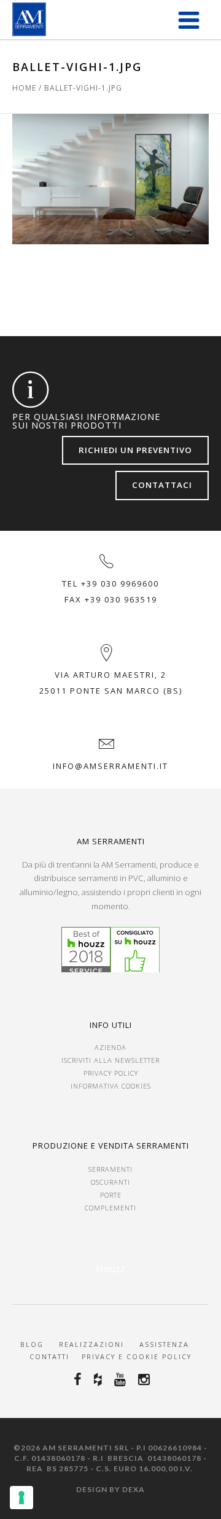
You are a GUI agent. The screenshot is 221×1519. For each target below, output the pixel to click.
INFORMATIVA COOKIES (111, 1085)
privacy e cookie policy (135, 1356)
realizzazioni (91, 1344)
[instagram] (145, 1379)
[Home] (29, 19)
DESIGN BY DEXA (110, 1489)
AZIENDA (110, 1047)
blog (32, 1344)
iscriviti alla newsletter (110, 1060)
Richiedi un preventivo (135, 450)
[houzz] (100, 1379)
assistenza (165, 1344)
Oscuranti (110, 1182)
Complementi (110, 1207)
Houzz (110, 1268)
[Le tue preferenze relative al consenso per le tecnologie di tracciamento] (21, 1497)
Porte (111, 1194)
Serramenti (110, 1169)
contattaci (162, 484)
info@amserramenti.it (110, 765)
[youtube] (122, 1379)
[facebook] (79, 1379)
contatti (49, 1356)
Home (24, 88)
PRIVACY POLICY (110, 1073)
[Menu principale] (189, 20)
